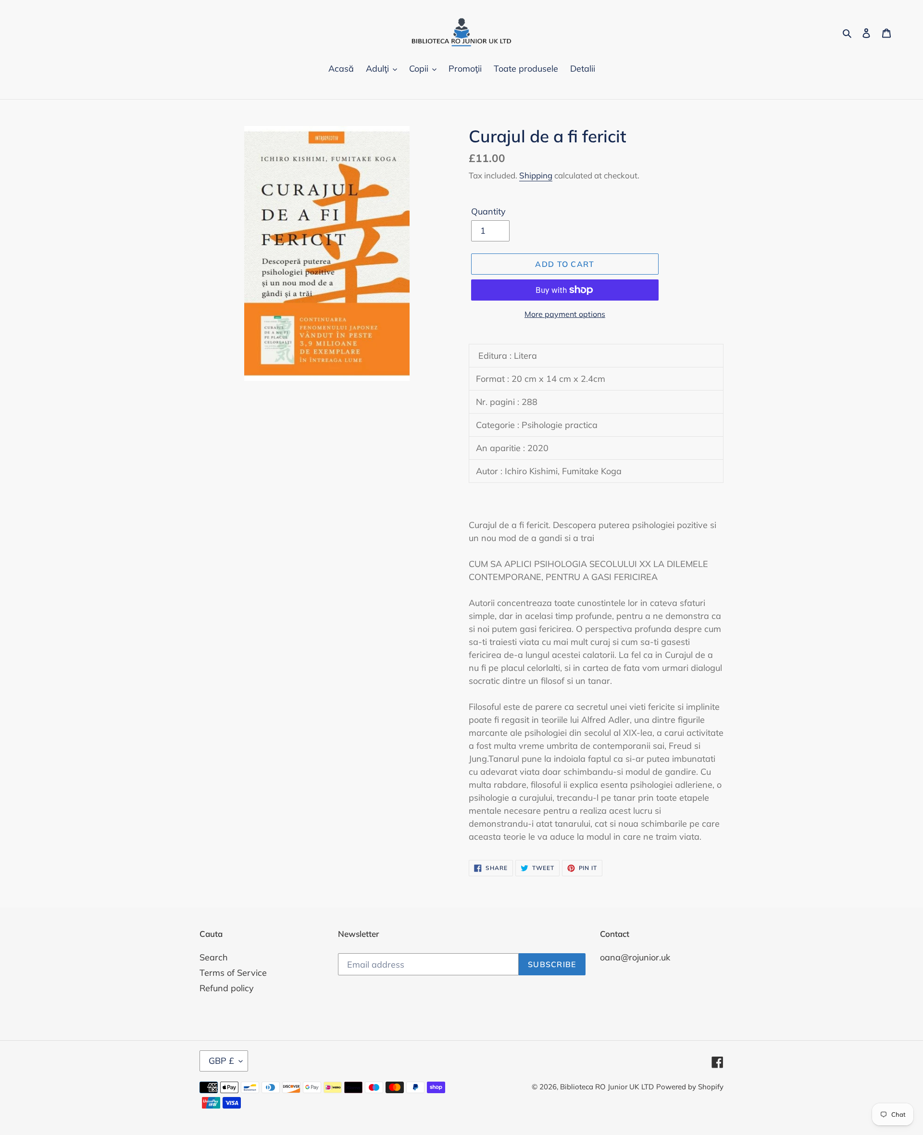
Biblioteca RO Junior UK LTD (607, 1086)
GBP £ (221, 1060)
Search (214, 957)
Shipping (535, 175)
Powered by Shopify (689, 1086)
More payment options (564, 314)
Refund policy (227, 988)
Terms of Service (233, 972)
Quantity (488, 211)
